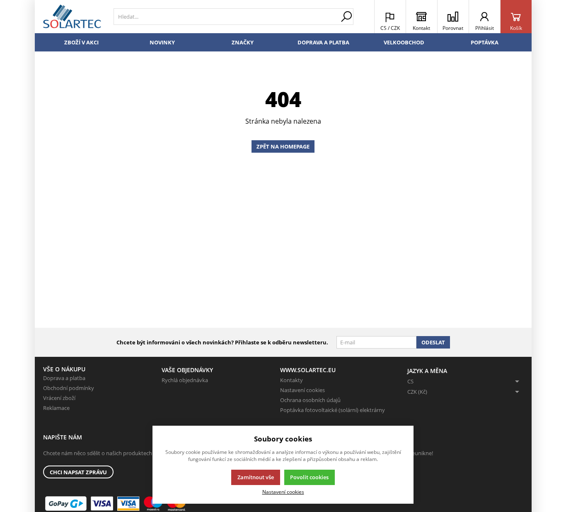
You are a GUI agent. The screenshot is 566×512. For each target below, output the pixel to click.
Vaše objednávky (187, 370)
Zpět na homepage (283, 146)
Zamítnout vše (255, 477)
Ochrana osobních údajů (310, 400)
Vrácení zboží (59, 398)
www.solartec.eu (308, 370)
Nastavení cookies (302, 390)
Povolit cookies (309, 477)
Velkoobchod (404, 42)
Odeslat (433, 342)
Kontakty (291, 380)
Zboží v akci (81, 42)
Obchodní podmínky (68, 388)
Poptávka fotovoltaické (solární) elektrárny (332, 410)
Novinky (162, 42)
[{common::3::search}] (346, 16)
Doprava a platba (323, 42)
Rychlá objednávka (185, 380)
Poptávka (484, 42)
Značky (243, 42)
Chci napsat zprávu (78, 472)
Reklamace (56, 408)
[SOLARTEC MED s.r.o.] (72, 16)
